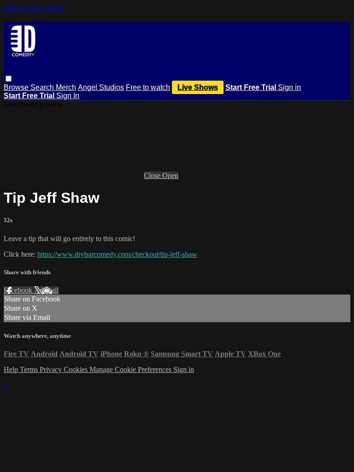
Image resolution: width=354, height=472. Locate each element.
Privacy (52, 369)
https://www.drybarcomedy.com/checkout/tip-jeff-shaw (117, 254)
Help (12, 369)
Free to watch (148, 87)
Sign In (67, 96)
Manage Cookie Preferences (131, 369)
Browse (17, 87)
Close (153, 175)
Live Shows (197, 87)
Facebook (19, 290)
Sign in (289, 87)
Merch (66, 87)
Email (50, 290)
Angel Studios (101, 87)
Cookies (76, 369)
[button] (9, 79)
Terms (30, 369)
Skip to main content (34, 8)
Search (43, 87)
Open (170, 175)
